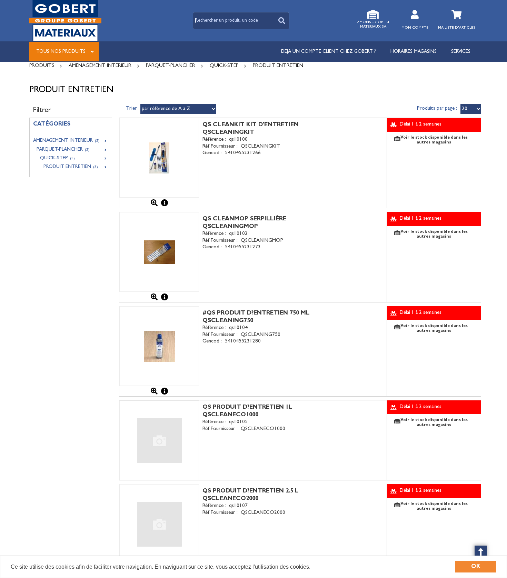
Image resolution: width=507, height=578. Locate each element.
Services (460, 51)
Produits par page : (437, 108)
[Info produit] (164, 203)
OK (475, 567)
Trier (131, 108)
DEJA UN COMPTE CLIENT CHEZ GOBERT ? (328, 51)
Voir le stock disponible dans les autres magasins (434, 140)
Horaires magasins (413, 51)
